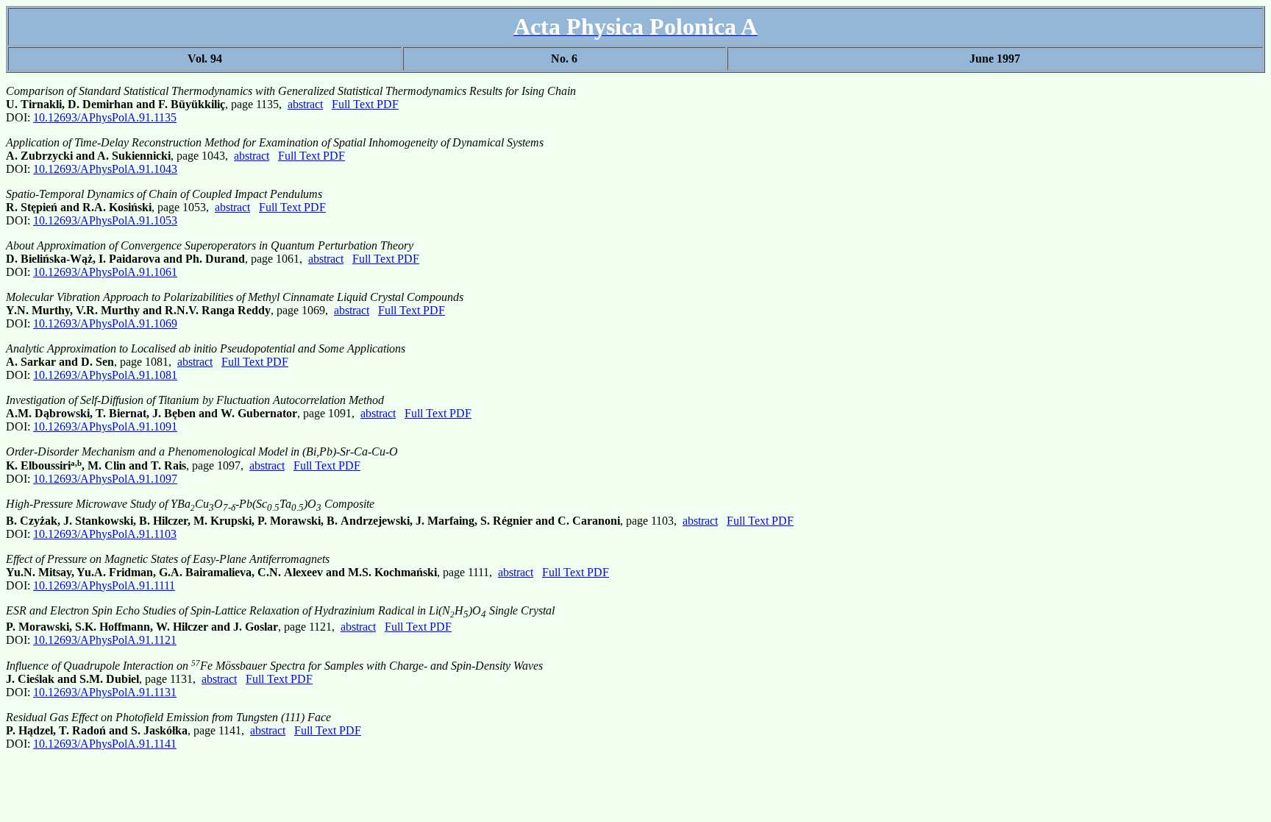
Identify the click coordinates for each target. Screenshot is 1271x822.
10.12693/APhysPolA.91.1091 (105, 426)
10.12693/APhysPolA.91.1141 (105, 743)
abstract (305, 104)
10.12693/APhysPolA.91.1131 (105, 692)
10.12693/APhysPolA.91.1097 (105, 478)
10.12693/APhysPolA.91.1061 (105, 272)
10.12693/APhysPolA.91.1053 (105, 220)
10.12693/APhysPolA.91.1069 (105, 323)
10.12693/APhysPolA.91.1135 (105, 117)
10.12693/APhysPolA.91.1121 (105, 640)
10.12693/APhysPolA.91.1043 (105, 169)
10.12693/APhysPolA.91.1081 (105, 375)
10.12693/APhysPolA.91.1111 (104, 585)
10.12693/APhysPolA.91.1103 (105, 534)
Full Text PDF (365, 104)
